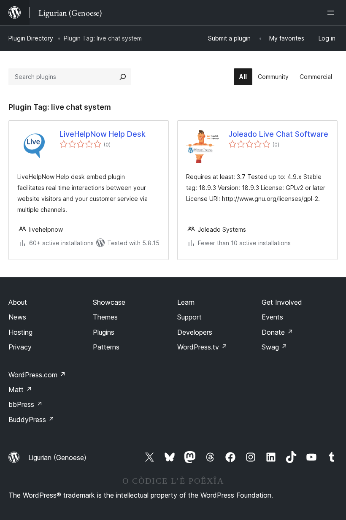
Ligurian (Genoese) (57, 457)
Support (189, 317)
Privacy (20, 347)
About (17, 302)
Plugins (103, 332)
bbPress (25, 404)
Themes (105, 317)
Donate (277, 332)
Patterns (106, 347)
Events (272, 317)
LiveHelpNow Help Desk (102, 134)
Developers (194, 332)
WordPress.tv (202, 347)
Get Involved (282, 302)
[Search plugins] (122, 76)
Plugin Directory (30, 38)
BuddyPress (31, 419)
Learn (186, 302)
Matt (20, 389)
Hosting (20, 332)
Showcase (109, 302)
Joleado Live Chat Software (278, 134)
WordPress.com (37, 375)
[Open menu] (332, 12)
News (17, 317)
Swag (274, 347)
